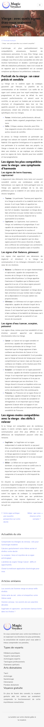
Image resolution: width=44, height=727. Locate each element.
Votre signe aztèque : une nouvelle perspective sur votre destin (11, 517)
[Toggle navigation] (39, 5)
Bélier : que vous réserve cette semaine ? (34, 516)
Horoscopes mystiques (10, 40)
